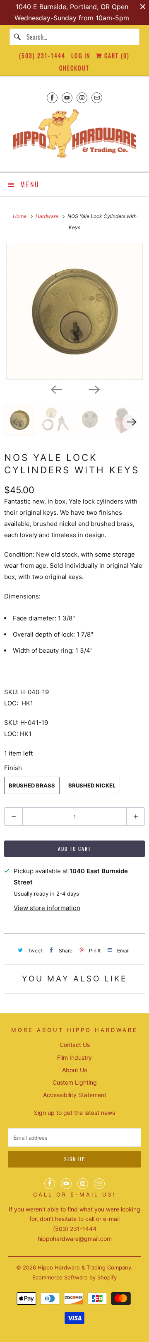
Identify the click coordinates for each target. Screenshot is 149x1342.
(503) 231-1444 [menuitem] (42, 55)
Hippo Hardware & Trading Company (84, 1267)
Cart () (116, 55)
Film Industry (74, 1057)
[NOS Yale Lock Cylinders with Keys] (74, 311)
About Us (74, 1069)
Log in (80, 55)
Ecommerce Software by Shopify (74, 1277)
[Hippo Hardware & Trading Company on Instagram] (82, 97)
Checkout (74, 67)
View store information (47, 908)
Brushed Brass (32, 785)
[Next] (93, 389)
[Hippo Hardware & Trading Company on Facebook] (52, 97)
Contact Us (75, 1044)
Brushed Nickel (91, 785)
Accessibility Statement (74, 1094)
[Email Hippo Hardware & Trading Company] (96, 97)
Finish (13, 768)
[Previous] (55, 389)
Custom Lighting (75, 1082)
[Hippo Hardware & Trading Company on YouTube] (67, 97)
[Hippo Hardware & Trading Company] (74, 136)
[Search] (18, 37)
